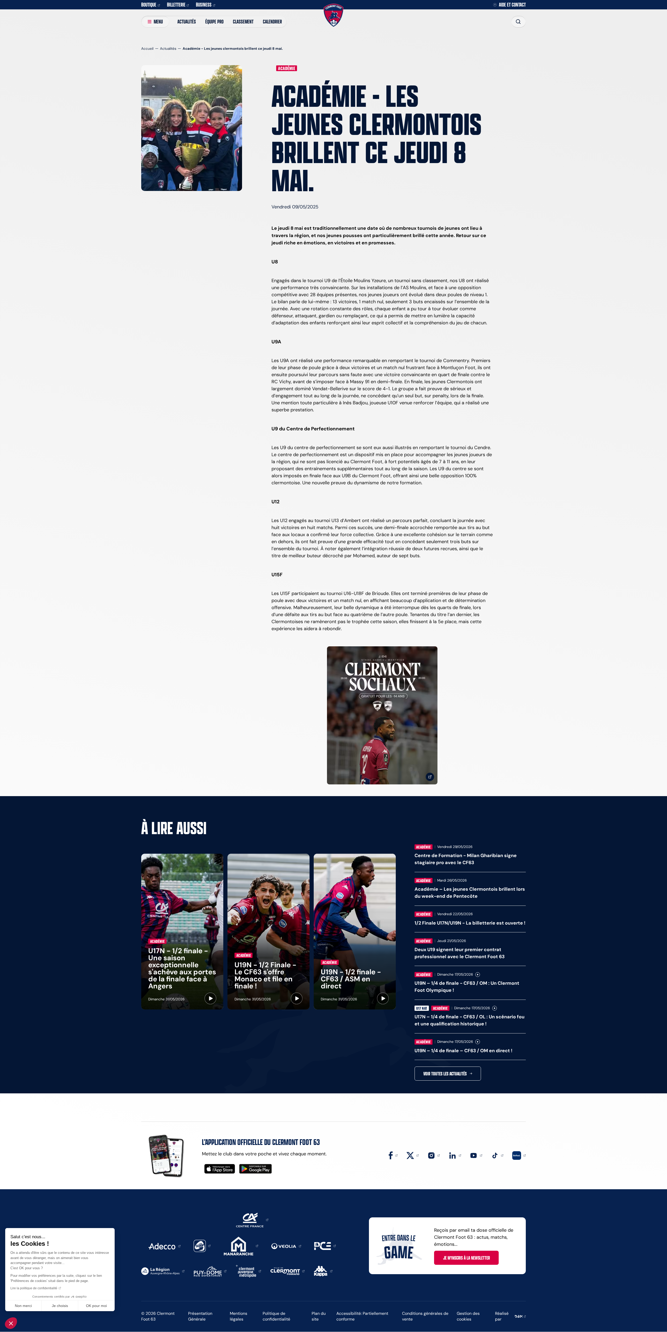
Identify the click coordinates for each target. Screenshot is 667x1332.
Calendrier (272, 21)
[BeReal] (519, 1155)
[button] (11, 1323)
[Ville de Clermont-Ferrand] (287, 1271)
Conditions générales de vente (425, 1316)
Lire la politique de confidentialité (33, 1288)
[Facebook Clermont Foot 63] (393, 1155)
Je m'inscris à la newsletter (466, 1258)
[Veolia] (286, 1246)
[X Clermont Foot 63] (412, 1155)
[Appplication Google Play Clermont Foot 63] (255, 1169)
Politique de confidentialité (276, 1316)
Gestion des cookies (468, 1316)
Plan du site (319, 1316)
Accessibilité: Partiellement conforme (362, 1316)
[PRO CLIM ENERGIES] (325, 1245)
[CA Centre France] (252, 1219)
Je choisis (60, 1306)
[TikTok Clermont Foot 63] (497, 1155)
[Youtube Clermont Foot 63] (476, 1155)
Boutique (148, 4)
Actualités (186, 21)
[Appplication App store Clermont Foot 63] (219, 1169)
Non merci (23, 1306)
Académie (286, 68)
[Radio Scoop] (202, 1245)
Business (204, 4)
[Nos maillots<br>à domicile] (382, 715)
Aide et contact (512, 5)
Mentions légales (238, 1316)
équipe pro (214, 21)
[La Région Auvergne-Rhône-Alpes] (162, 1271)
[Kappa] (323, 1271)
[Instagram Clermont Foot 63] (434, 1155)
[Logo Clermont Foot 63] (333, 15)
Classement (243, 21)
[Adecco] (164, 1246)
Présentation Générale (200, 1316)
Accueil (147, 48)
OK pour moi (96, 1306)
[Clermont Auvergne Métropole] (248, 1271)
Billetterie (176, 4)
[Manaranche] (241, 1245)
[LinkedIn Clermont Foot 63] (455, 1155)
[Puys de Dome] (210, 1271)
